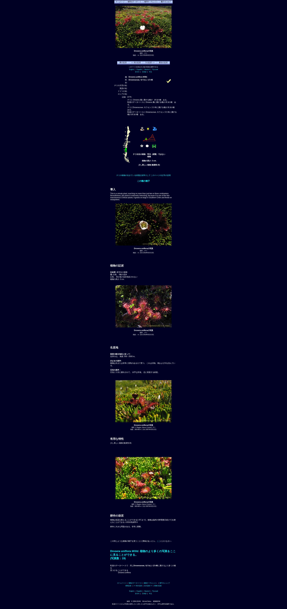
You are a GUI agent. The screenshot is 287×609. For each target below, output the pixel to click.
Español (139, 69)
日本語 (144, 72)
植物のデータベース (135, 583)
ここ (158, 541)
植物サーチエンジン (150, 583)
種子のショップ (165, 583)
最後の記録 (158, 586)
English (131, 69)
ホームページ (121, 583)
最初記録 (128, 586)
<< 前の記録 (138, 586)
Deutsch (147, 69)
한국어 (137, 72)
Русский (155, 69)
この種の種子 (143, 181)
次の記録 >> (148, 586)
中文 (150, 72)
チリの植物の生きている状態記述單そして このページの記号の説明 (143, 175)
